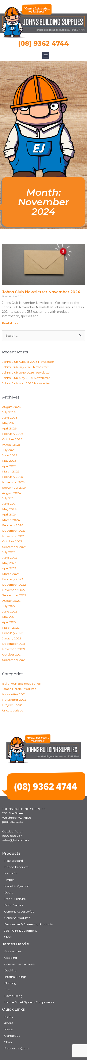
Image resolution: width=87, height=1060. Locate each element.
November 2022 (14, 590)
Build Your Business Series (21, 683)
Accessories (13, 951)
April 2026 (9, 428)
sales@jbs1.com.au (15, 840)
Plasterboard (13, 860)
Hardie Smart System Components (29, 1002)
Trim (7, 989)
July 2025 (8, 450)
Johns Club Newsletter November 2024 (41, 292)
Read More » (10, 323)
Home (8, 1016)
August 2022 (11, 600)
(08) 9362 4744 (43, 43)
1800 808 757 (12, 835)
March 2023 (10, 573)
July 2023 (8, 552)
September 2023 (14, 547)
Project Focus (12, 705)
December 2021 (13, 643)
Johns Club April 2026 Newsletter (26, 383)
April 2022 (9, 622)
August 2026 (11, 406)
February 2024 (12, 525)
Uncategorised (12, 710)
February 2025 (12, 476)
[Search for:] (43, 335)
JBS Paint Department (20, 930)
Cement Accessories (19, 911)
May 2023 (9, 563)
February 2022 (12, 633)
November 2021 (13, 649)
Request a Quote (16, 1048)
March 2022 (10, 627)
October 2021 (12, 654)
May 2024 (9, 509)
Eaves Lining (13, 995)
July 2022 (8, 606)
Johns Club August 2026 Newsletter (28, 361)
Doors (8, 892)
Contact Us (12, 1035)
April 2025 (9, 466)
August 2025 (11, 444)
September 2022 (14, 595)
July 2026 (8, 412)
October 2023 (12, 541)
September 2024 (14, 487)
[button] (45, 55)
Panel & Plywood (16, 886)
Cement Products (17, 918)
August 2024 (11, 493)
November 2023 (14, 536)
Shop (8, 1042)
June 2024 (9, 503)
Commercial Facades (19, 964)
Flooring (10, 983)
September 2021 (14, 659)
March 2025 (10, 471)
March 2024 (11, 520)
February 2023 (12, 579)
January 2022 (11, 638)
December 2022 (14, 584)
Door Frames (13, 905)
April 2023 (9, 568)
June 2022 (9, 611)
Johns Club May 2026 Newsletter (26, 377)
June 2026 (9, 417)
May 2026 (9, 423)
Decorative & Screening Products (28, 924)
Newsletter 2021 (14, 694)
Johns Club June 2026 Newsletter (26, 372)
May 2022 (9, 616)
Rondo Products (16, 867)
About (8, 1023)
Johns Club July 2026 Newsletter (25, 367)
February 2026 (12, 433)
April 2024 (9, 514)
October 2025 (12, 439)
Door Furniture (15, 898)
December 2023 (14, 530)
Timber (9, 879)
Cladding (10, 957)
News (8, 1029)
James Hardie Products (19, 688)
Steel (8, 937)
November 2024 (14, 482)
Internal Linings (15, 976)
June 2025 (9, 455)
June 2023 (9, 557)
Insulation (11, 873)
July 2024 (9, 498)
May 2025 (9, 460)
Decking (10, 970)
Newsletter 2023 (14, 699)
